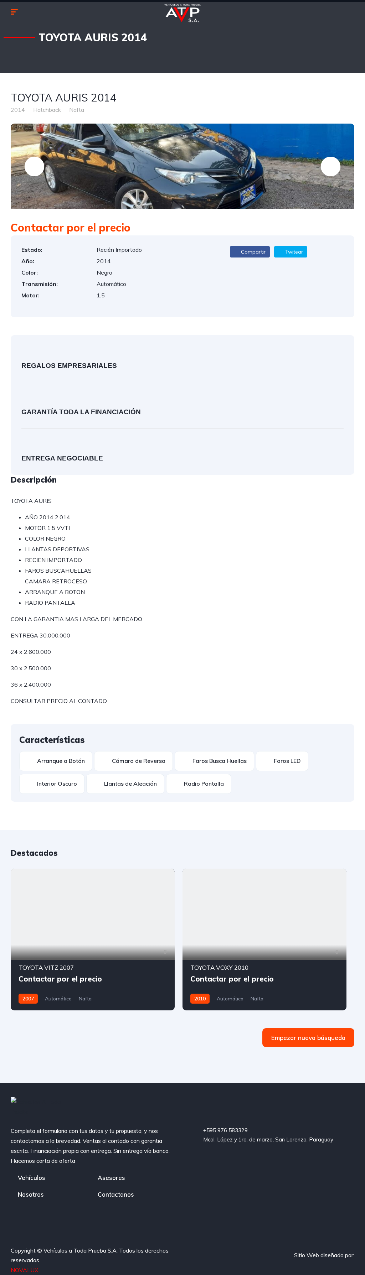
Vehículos (31, 1177)
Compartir (253, 252)
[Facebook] (245, 1160)
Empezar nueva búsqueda (308, 1037)
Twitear (293, 252)
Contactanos (116, 1194)
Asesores (111, 1177)
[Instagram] (304, 1160)
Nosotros (31, 1194)
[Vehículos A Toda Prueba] (183, 12)
